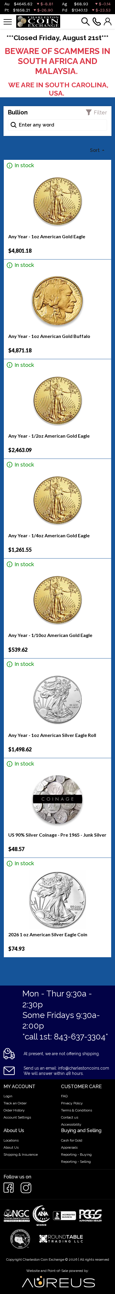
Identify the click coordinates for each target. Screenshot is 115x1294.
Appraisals (69, 1147)
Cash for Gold (71, 1140)
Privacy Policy (72, 1103)
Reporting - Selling (76, 1162)
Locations (11, 1140)
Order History (14, 1110)
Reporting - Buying (76, 1154)
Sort (95, 150)
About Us (11, 1147)
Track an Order (15, 1103)
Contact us (69, 1117)
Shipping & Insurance (21, 1154)
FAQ (64, 1096)
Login (8, 1096)
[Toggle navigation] (8, 21)
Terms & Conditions (76, 1110)
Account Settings (17, 1117)
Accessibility (71, 1124)
